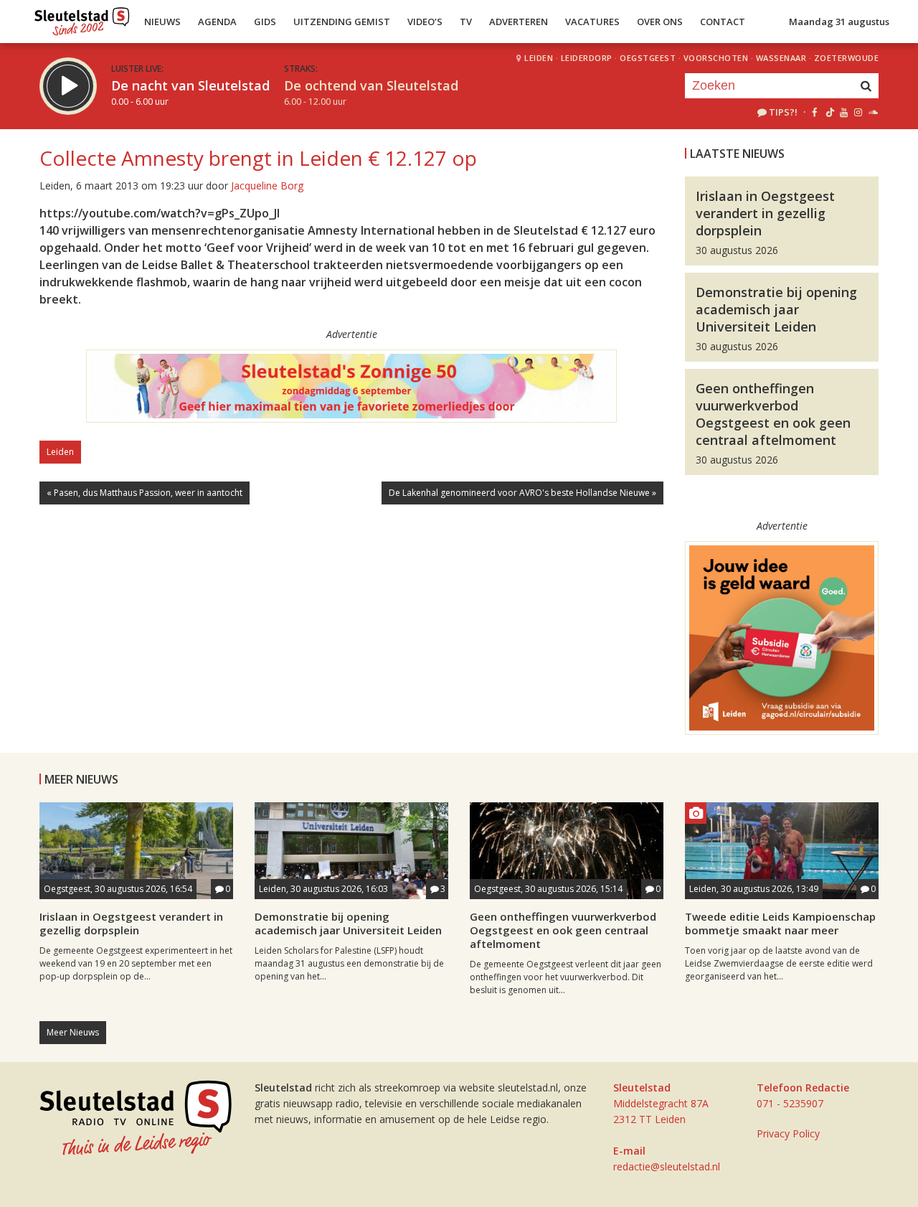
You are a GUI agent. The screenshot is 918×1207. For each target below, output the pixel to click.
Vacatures (592, 21)
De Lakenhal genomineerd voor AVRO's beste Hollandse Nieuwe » (522, 493)
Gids (265, 21)
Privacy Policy (788, 1133)
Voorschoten (716, 57)
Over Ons (660, 21)
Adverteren (518, 21)
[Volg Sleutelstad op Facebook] (814, 111)
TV (466, 21)
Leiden (538, 57)
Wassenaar (781, 57)
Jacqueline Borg (267, 185)
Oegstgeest (648, 57)
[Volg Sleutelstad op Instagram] (858, 111)
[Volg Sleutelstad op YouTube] (843, 111)
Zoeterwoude (846, 57)
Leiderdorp (586, 57)
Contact (722, 21)
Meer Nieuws (73, 1032)
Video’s (425, 21)
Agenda (217, 21)
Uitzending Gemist (341, 21)
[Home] (82, 18)
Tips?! (783, 111)
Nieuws (162, 21)
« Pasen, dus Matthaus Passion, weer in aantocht (144, 493)
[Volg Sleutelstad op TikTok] (828, 111)
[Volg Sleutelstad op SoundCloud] (872, 111)
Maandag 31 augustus (839, 21)
